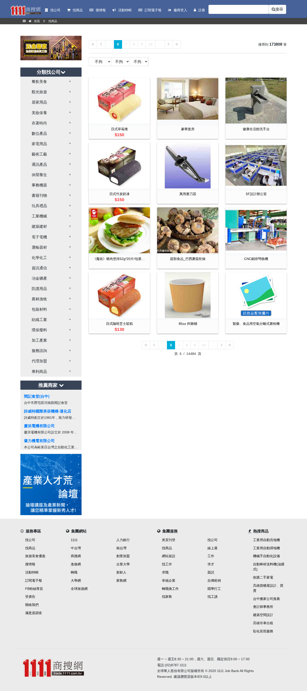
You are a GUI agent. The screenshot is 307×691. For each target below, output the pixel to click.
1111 (74, 540)
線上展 (212, 548)
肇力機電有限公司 (39, 441)
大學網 (76, 580)
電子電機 (39, 237)
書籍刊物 (39, 195)
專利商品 (39, 372)
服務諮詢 (39, 351)
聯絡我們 (32, 605)
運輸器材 (39, 247)
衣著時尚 (39, 123)
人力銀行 (123, 540)
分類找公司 (49, 72)
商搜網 (76, 556)
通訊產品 (39, 164)
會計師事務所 (263, 607)
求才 (210, 564)
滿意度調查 (33, 613)
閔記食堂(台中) (36, 396)
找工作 (167, 564)
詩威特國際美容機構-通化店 (47, 411)
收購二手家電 (263, 577)
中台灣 (76, 548)
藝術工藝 (39, 154)
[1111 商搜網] (85, 667)
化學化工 (39, 258)
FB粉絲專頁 (34, 589)
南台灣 (121, 548)
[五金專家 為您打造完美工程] (51, 48)
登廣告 (30, 596)
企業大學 (123, 564)
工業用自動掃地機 (266, 548)
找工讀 (212, 596)
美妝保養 (39, 113)
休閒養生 (39, 175)
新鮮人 (121, 572)
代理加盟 (39, 361)
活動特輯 (32, 572)
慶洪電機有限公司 (39, 426)
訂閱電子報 (33, 580)
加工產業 (39, 340)
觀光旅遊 (39, 92)
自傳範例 (214, 580)
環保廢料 (39, 330)
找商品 (30, 548)
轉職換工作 (170, 589)
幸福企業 (168, 580)
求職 (165, 572)
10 (151, 44)
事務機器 (39, 185)
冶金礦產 (39, 278)
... (109, 44)
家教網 (121, 580)
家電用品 (39, 144)
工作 (210, 556)
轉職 (74, 572)
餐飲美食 (39, 82)
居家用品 (39, 102)
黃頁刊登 (168, 540)
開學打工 (214, 589)
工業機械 (39, 216)
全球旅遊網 (79, 589)
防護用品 (39, 289)
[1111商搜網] (25, 10)
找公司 (30, 540)
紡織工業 (39, 320)
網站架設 (168, 556)
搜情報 (30, 564)
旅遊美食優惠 (35, 556)
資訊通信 (39, 268)
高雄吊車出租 (263, 623)
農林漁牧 (39, 299)
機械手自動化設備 (266, 556)
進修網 (76, 564)
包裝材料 (39, 309)
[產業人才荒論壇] (51, 484)
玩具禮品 (39, 206)
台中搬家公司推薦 (266, 599)
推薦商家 (48, 385)
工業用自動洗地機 (266, 540)
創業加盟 (123, 556)
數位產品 (39, 133)
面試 (210, 572)
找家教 (167, 596)
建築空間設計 (263, 615)
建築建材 (39, 226)
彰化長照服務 (263, 631)
